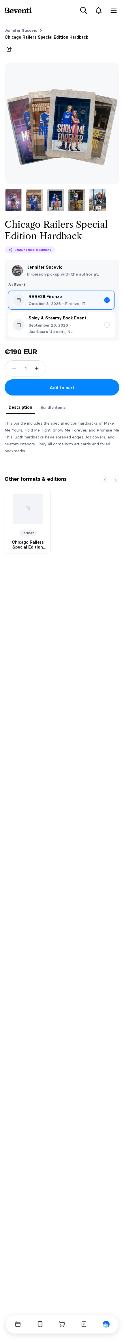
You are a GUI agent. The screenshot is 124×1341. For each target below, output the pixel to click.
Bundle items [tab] (53, 407)
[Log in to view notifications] (98, 10)
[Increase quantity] (36, 368)
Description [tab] (20, 407)
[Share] (9, 49)
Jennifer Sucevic (21, 30)
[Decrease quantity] (14, 368)
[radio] (61, 300)
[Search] (83, 10)
